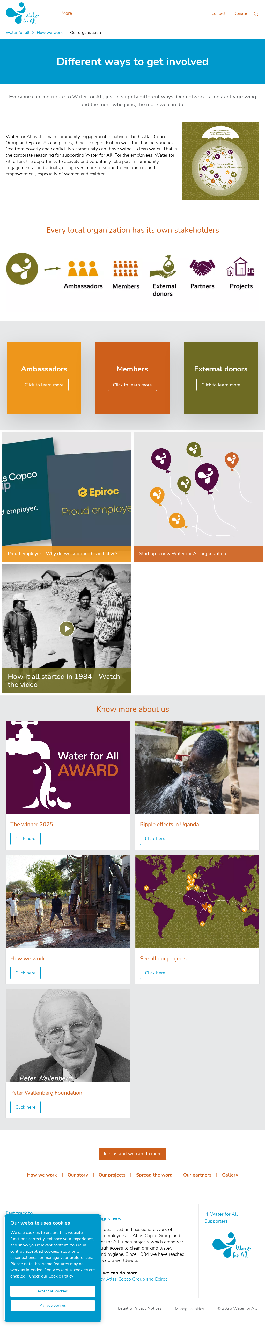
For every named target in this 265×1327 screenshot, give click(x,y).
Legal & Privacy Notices (140, 1308)
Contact (218, 13)
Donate (240, 13)
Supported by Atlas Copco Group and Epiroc (122, 1279)
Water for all (18, 32)
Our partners (197, 1175)
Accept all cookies (53, 1291)
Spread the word (154, 1175)
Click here (25, 839)
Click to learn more (44, 385)
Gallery (230, 1175)
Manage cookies (189, 1309)
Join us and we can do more (133, 1154)
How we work (50, 32)
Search (256, 13)
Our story (78, 1175)
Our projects (112, 1175)
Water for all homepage (22, 13)
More (67, 13)
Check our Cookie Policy (51, 1276)
